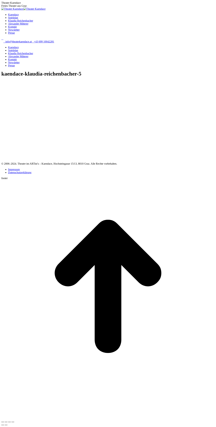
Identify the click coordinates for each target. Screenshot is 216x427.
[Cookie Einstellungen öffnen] (26, 418)
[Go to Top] (108, 392)
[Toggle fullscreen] (9, 421)
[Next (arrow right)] (6, 424)
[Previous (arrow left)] (2, 424)
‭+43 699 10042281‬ (44, 41)
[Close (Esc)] (2, 421)
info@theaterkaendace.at (18, 41)
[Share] (6, 421)
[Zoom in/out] (12, 421)
